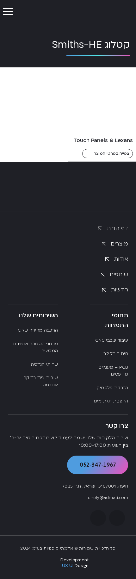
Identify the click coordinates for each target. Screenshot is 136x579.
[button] (8, 11)
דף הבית (117, 228)
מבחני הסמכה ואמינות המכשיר (35, 347)
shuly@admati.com (108, 498)
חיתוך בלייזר (115, 354)
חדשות (119, 289)
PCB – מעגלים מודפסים (113, 370)
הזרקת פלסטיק (112, 388)
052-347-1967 (98, 464)
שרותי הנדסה (44, 364)
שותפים (119, 274)
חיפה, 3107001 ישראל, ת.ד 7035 (95, 486)
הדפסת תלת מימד (109, 401)
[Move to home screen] (109, 12)
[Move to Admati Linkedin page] (98, 518)
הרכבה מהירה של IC (37, 330)
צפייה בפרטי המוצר (111, 153)
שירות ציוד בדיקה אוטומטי (40, 381)
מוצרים (119, 243)
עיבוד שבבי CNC (111, 340)
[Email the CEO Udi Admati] (117, 518)
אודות (121, 259)
